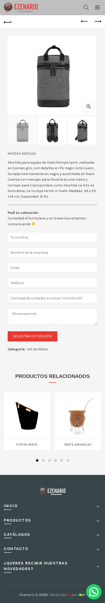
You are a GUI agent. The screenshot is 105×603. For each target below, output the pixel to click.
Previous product (84, 21)
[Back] (7, 21)
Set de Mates (37, 349)
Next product (97, 21)
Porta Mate (26, 444)
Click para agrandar (89, 106)
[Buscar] (86, 7)
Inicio (11, 505)
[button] (93, 591)
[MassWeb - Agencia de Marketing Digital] (81, 595)
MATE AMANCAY (78, 444)
